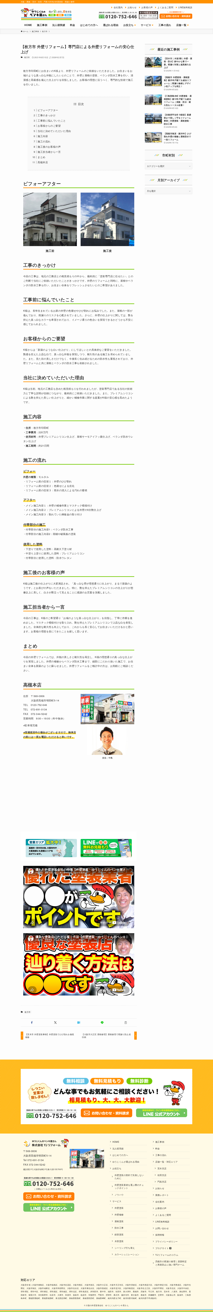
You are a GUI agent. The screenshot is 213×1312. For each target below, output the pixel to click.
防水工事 (119, 1227)
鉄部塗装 (119, 1234)
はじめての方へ (120, 1155)
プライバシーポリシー (166, 1241)
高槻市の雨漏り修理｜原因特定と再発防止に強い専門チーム (171, 1263)
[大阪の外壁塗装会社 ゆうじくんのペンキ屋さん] (46, 14)
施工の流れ (44, 141)
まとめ (41, 157)
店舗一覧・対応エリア (166, 1161)
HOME (115, 1141)
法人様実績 (118, 1148)
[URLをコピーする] (126, 1022)
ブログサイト (162, 1248)
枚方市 (27, 57)
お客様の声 (161, 1208)
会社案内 (159, 1201)
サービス (116, 1201)
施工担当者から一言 (49, 152)
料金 (157, 1148)
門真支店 (162, 1181)
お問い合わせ (162, 1228)
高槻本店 (43, 162)
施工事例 (159, 1141)
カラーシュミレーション (127, 1254)
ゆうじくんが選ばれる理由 (125, 1161)
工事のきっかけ (47, 115)
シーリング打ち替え (125, 1247)
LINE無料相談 (162, 1221)
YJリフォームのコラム (166, 1254)
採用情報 (159, 1234)
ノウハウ (119, 1194)
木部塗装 (119, 1241)
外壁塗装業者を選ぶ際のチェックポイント (129, 1186)
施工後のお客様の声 (49, 146)
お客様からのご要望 (49, 125)
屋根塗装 (119, 1221)
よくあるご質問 (163, 1214)
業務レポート (162, 1195)
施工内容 (43, 136)
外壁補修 (119, 1214)
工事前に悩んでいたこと (52, 120)
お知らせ (159, 1188)
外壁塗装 (119, 1207)
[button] (32, 1022)
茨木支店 (162, 1168)
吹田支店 (162, 1175)
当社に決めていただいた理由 (54, 131)
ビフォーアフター (48, 110)
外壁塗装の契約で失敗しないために (129, 1176)
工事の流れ (161, 1155)
